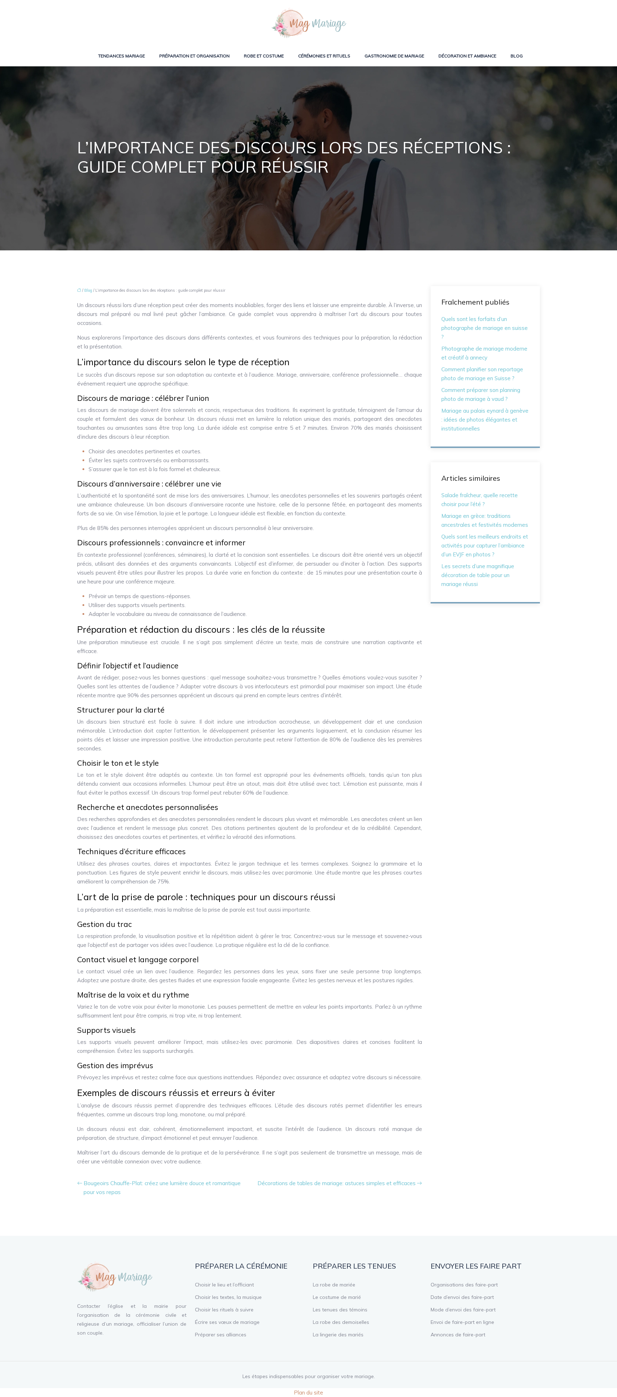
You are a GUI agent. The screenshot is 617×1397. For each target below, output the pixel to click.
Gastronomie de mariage (394, 55)
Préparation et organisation (194, 55)
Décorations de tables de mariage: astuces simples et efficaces (336, 1183)
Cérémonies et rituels (324, 55)
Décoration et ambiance (467, 55)
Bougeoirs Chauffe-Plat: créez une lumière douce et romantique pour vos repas (162, 1187)
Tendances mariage (121, 55)
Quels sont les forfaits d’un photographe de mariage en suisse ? (484, 328)
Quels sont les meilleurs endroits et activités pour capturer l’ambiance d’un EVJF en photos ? (484, 545)
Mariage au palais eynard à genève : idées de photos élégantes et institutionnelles (484, 419)
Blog (517, 55)
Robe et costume (264, 55)
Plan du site (308, 1392)
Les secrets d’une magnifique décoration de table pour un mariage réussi (477, 575)
